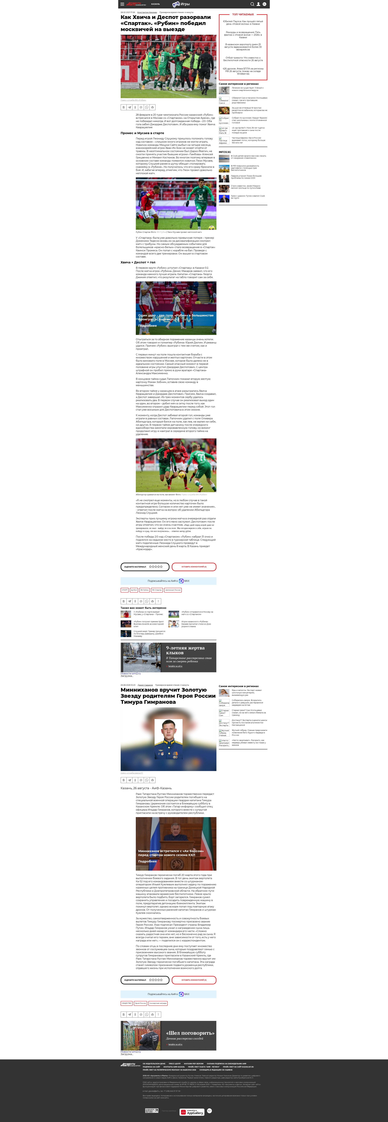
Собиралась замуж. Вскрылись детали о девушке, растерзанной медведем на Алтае (247, 702)
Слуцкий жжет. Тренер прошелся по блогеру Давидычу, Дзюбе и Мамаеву (149, 633)
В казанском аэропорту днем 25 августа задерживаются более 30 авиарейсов (243, 47)
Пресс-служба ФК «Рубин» (133, 100)
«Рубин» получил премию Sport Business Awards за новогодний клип (149, 624)
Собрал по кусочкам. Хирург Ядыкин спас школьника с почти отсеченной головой (249, 120)
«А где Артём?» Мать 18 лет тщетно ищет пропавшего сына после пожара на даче (248, 130)
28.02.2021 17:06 (128, 12)
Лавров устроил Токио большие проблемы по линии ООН (246, 177)
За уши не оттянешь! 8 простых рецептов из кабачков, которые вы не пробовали (249, 110)
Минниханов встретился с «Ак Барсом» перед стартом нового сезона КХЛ (171, 853)
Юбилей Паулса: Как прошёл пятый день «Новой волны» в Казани (243, 22)
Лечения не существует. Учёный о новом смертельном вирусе (248, 89)
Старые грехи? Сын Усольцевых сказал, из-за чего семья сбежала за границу (249, 712)
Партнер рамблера (169, 1111)
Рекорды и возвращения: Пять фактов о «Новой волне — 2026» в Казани (243, 35)
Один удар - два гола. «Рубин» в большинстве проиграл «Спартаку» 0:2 (176, 317)
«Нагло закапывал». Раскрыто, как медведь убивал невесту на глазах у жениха (249, 742)
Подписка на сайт (151, 1067)
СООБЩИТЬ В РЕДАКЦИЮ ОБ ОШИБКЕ (215, 1070)
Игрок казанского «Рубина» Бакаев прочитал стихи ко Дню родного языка (196, 624)
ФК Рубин (161, 232)
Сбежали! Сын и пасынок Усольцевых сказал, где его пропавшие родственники (249, 100)
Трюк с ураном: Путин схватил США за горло (248, 197)
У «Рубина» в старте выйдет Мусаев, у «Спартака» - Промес (148, 613)
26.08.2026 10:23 (128, 685)
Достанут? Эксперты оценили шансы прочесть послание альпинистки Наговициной (249, 722)
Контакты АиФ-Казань (174, 1067)
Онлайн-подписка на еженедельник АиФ (226, 1064)
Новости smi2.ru (131, 673)
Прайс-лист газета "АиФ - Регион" (203, 1067)
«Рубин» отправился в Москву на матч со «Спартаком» (197, 613)
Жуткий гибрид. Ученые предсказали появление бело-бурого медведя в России (249, 732)
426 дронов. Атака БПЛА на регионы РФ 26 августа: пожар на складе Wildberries (243, 71)
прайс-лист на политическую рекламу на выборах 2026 (169, 1070)
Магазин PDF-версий (193, 1064)
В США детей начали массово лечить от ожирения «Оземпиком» (248, 157)
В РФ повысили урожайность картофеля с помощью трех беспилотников (245, 168)
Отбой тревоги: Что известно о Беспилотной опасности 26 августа (243, 59)
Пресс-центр (175, 1064)
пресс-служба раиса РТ (132, 773)
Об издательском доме (154, 1064)
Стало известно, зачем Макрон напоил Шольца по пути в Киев (246, 187)
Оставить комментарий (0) (194, 567)
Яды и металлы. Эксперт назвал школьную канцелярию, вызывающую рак (247, 692)
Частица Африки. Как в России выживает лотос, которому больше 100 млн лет (248, 140)
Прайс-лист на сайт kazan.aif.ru (238, 1067)
